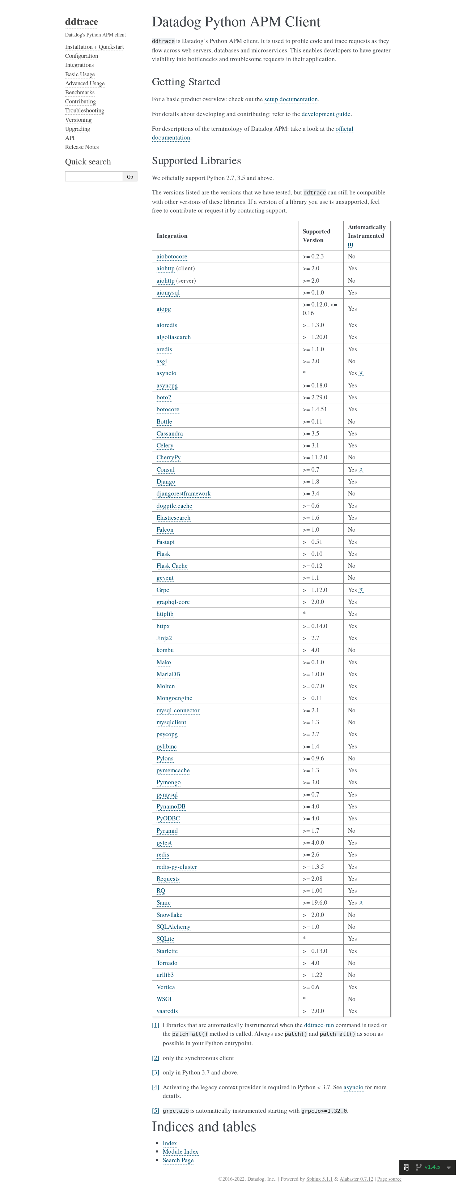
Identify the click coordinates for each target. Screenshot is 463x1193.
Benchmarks (80, 92)
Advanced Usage (85, 83)
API (70, 137)
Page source (389, 1178)
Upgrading (77, 128)
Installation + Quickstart (94, 46)
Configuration (81, 55)
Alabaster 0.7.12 (356, 1178)
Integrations (79, 64)
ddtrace (81, 21)
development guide (326, 114)
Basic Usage (80, 74)
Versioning (78, 119)
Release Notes (82, 146)
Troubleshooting (84, 110)
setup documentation (291, 99)
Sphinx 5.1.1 (319, 1178)
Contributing (80, 101)
